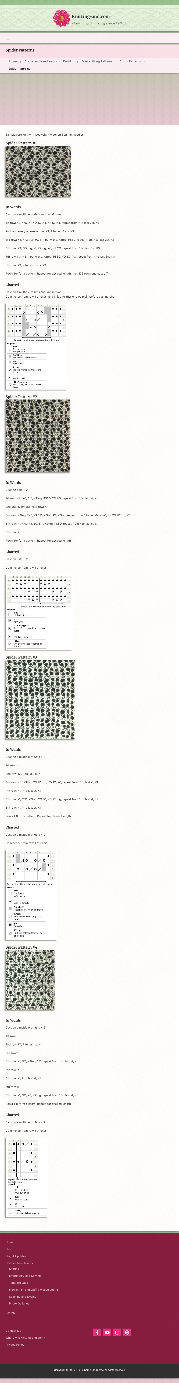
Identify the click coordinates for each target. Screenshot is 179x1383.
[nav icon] (7, 38)
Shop (9, 1249)
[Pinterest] (127, 1332)
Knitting (14, 1268)
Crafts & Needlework (19, 1263)
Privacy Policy (15, 1344)
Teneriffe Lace (18, 1282)
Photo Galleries (19, 1303)
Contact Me (13, 1330)
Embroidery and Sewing (25, 1275)
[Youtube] (107, 1332)
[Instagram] (117, 1332)
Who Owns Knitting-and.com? (25, 1337)
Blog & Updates (16, 1256)
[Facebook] (97, 1332)
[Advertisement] (89, 99)
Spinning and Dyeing (22, 1296)
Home (9, 1242)
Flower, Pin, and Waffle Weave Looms (34, 1289)
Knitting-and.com (91, 16)
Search (10, 1313)
